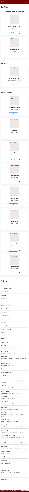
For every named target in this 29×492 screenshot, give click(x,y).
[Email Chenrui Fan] (19, 227)
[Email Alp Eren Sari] (19, 136)
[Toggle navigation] (26, 2)
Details (13, 33)
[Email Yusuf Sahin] (19, 250)
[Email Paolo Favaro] (19, 33)
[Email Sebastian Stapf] (19, 182)
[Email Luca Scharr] (19, 159)
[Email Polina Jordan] (19, 55)
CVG (2, 2)
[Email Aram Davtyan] (19, 85)
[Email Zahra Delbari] (19, 273)
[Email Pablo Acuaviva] (19, 205)
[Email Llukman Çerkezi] (19, 114)
